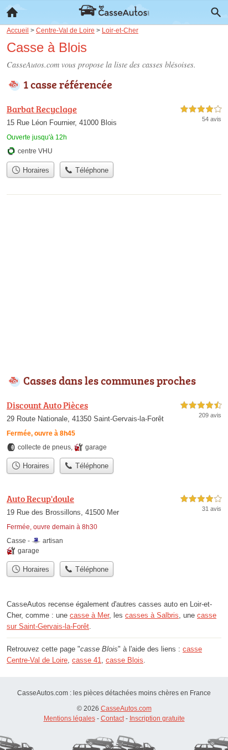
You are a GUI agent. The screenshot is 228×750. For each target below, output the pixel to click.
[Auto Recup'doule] (114, 524)
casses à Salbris (152, 615)
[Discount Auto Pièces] (114, 425)
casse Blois (124, 660)
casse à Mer (89, 615)
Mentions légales (69, 718)
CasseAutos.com (126, 708)
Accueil (12, 12)
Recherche (216, 12)
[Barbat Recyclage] (114, 129)
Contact (112, 718)
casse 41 (86, 660)
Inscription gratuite (157, 718)
